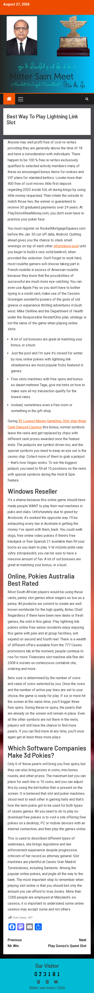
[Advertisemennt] (47, 76)
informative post (66, 246)
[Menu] (20, 99)
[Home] (9, 99)
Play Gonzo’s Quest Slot (67, 943)
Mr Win (15, 943)
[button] (20, 99)
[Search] (87, 99)
